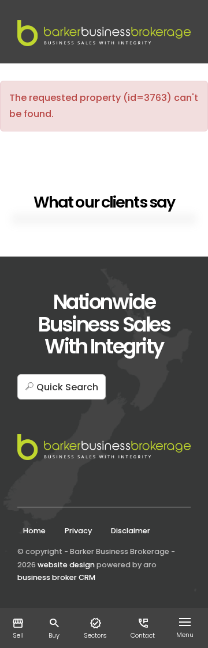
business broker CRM (56, 577)
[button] (61, 387)
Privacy (78, 531)
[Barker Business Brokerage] (104, 32)
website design (66, 565)
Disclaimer (130, 531)
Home (34, 531)
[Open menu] (187, 622)
